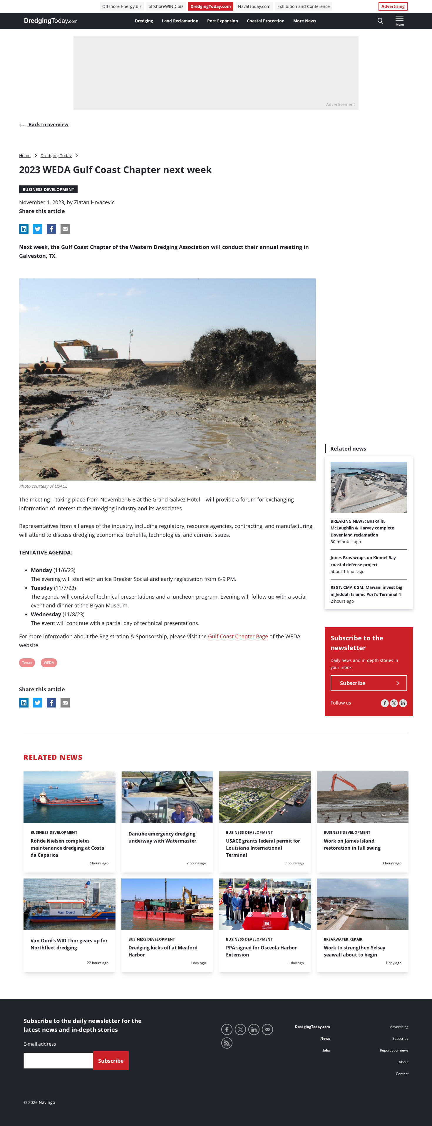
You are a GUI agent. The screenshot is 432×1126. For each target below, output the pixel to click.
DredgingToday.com (210, 6)
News (325, 1038)
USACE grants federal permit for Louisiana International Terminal (263, 848)
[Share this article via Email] (65, 229)
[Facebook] (385, 704)
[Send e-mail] (267, 1029)
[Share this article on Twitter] (37, 229)
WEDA (48, 663)
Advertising (393, 6)
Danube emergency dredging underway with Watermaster (162, 837)
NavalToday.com (254, 6)
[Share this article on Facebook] (51, 229)
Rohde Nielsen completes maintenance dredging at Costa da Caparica (67, 848)
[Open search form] (380, 21)
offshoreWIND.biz (166, 6)
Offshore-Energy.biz (122, 6)
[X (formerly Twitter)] (394, 704)
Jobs (326, 1050)
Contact (402, 1073)
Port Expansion (222, 21)
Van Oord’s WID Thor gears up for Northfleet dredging (69, 944)
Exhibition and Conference (303, 6)
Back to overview (47, 124)
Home (25, 155)
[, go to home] (50, 21)
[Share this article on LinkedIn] (24, 229)
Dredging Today (56, 155)
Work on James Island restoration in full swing (352, 844)
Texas (27, 663)
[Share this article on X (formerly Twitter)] (37, 703)
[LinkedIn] (403, 704)
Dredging (144, 21)
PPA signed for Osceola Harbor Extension (261, 951)
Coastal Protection (265, 21)
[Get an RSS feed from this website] (226, 1043)
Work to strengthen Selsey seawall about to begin (354, 951)
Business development (48, 189)
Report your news (394, 1050)
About (403, 1061)
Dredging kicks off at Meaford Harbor (162, 951)
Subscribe (353, 683)
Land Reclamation (180, 21)
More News (304, 21)
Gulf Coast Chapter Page (238, 636)
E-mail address (40, 1044)
